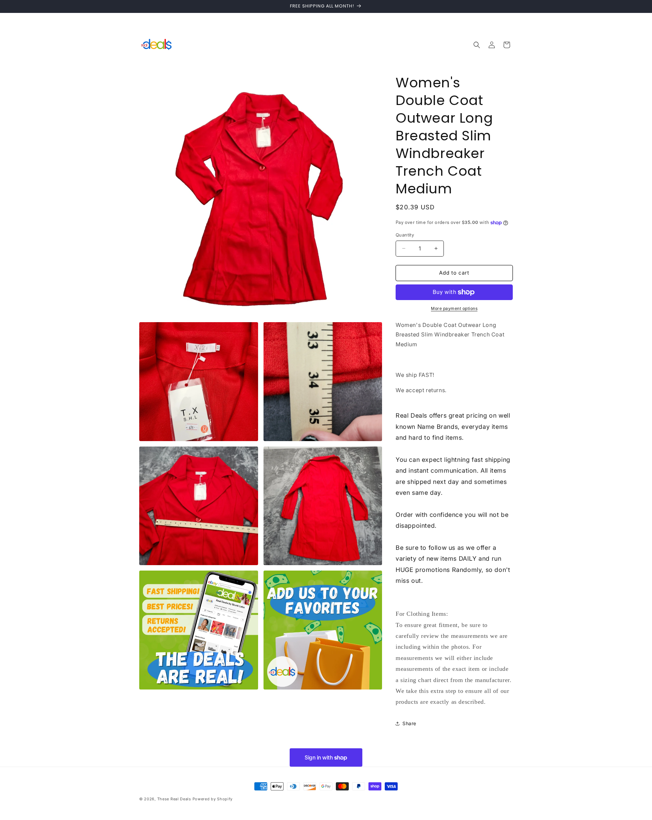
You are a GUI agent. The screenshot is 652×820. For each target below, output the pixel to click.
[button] (476, 44)
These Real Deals (174, 799)
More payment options (454, 308)
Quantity (405, 235)
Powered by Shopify (213, 799)
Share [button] (409, 723)
